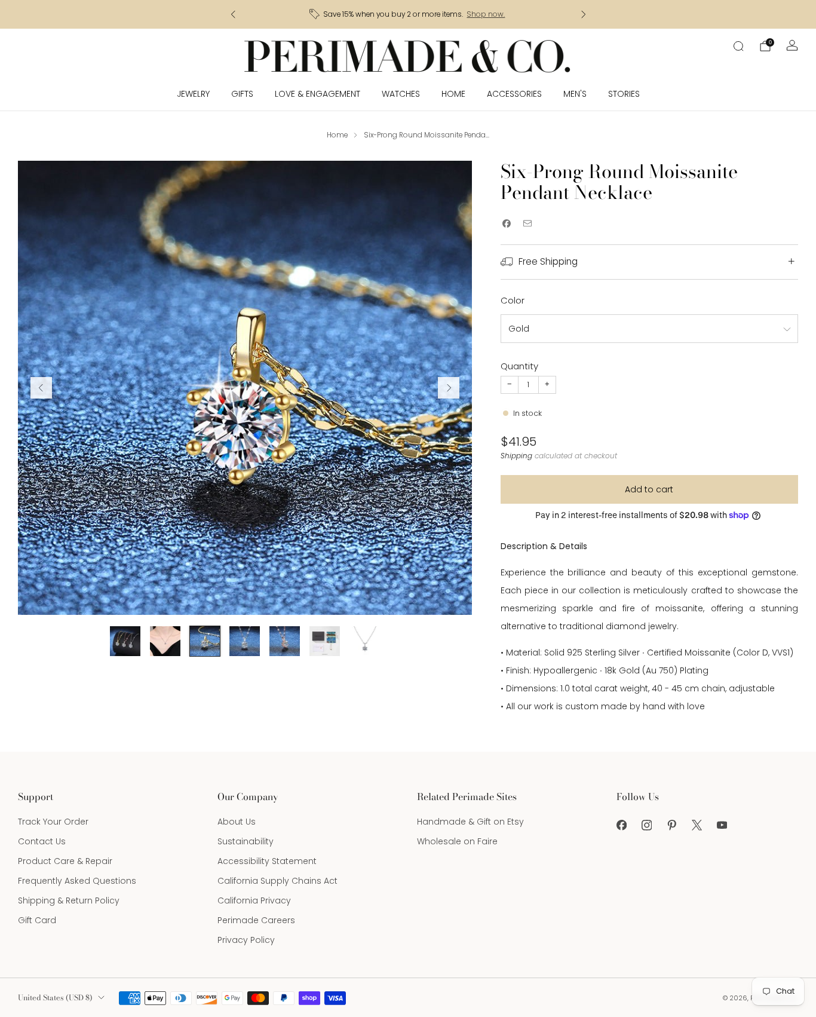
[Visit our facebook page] (621, 825)
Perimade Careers (256, 920)
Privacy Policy (246, 940)
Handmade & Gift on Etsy (470, 822)
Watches (401, 94)
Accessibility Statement (267, 861)
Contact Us (42, 841)
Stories (624, 94)
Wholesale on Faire (457, 841)
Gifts (242, 94)
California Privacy (254, 900)
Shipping (516, 456)
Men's (575, 94)
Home (453, 94)
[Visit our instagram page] (646, 825)
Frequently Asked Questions (77, 881)
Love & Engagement (317, 94)
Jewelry (193, 94)
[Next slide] (448, 387)
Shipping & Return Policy (68, 900)
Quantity (519, 366)
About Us (236, 822)
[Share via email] (527, 224)
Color (512, 300)
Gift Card (37, 920)
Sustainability (245, 841)
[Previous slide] (41, 387)
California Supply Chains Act (277, 881)
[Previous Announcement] (233, 14)
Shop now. (486, 14)
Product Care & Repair (65, 861)
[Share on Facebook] (507, 224)
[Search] (738, 46)
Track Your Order (53, 822)
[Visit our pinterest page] (671, 825)
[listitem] (408, 14)
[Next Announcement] (583, 14)
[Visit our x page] (696, 825)
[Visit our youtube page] (721, 825)
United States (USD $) (55, 997)
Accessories (514, 94)
